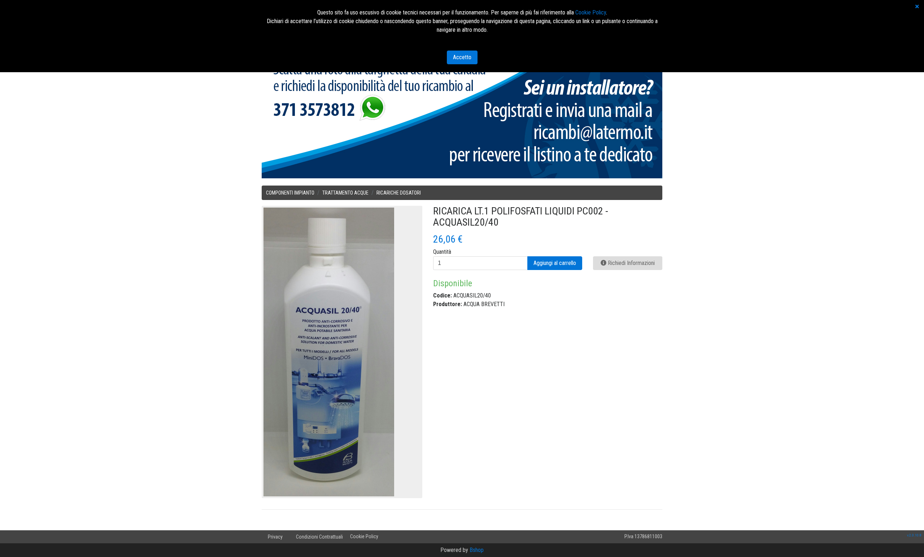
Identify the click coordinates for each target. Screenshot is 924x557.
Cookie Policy (364, 536)
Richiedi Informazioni (630, 263)
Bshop (477, 550)
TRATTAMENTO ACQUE (345, 193)
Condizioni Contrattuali (319, 537)
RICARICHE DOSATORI (398, 193)
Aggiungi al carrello (554, 263)
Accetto (462, 57)
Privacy (275, 537)
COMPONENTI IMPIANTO (290, 193)
